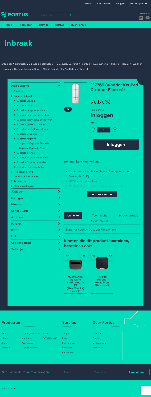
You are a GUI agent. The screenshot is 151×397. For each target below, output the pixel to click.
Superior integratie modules (32, 157)
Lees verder (104, 194)
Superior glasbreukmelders (32, 124)
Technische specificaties (100, 218)
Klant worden (104, 3)
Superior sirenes (26, 152)
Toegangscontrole (31, 333)
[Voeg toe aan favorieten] (68, 109)
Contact (97, 338)
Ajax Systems (20, 86)
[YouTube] (148, 18)
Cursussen (67, 347)
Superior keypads (26, 138)
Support (66, 333)
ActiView (17, 217)
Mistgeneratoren (30, 347)
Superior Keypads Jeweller (34, 143)
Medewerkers (99, 343)
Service (44, 24)
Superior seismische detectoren (34, 119)
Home (8, 24)
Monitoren (27, 338)
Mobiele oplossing (24, 185)
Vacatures (98, 347)
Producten (25, 24)
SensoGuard (19, 211)
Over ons (97, 333)
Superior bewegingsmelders (32, 129)
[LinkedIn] (141, 18)
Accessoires (20, 181)
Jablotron (17, 191)
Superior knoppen (27, 133)
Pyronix (16, 223)
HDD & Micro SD (49, 338)
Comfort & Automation (26, 176)
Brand (4, 343)
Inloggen (120, 3)
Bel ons (88, 3)
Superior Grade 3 (26, 100)
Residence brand (23, 171)
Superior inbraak (23, 96)
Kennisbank (68, 352)
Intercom (5, 347)
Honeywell (18, 198)
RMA (64, 338)
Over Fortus (78, 24)
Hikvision (17, 204)
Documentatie (128, 215)
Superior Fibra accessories (31, 162)
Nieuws (59, 24)
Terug (127, 74)
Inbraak (5, 338)
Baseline (18, 91)
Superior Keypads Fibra (32, 148)
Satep (15, 230)
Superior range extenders (31, 110)
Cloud (45, 333)
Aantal (94, 122)
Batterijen (17, 249)
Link (14, 236)
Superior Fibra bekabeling (31, 167)
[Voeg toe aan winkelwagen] (83, 257)
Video (4, 333)
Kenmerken (73, 215)
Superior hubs (24, 105)
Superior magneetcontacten (33, 115)
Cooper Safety (21, 243)
